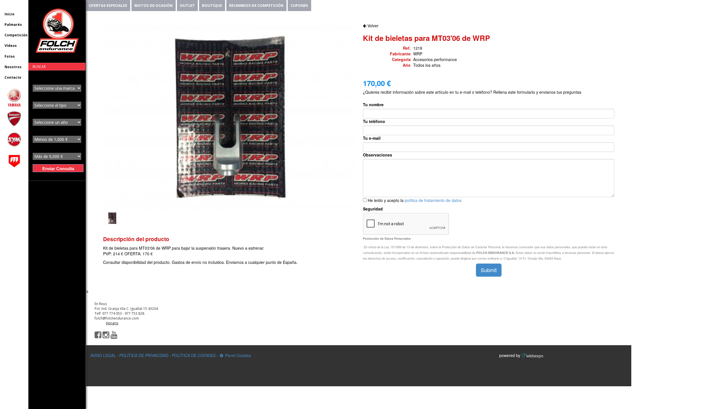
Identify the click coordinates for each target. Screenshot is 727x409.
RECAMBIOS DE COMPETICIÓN (256, 5)
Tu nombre (373, 104)
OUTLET (187, 5)
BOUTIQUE (212, 5)
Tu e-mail (372, 138)
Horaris (112, 323)
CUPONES (299, 5)
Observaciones (377, 155)
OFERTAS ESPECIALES (108, 5)
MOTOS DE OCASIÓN (153, 5)
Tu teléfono (374, 121)
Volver (372, 25)
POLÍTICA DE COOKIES (194, 355)
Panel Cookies (237, 355)
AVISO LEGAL (103, 355)
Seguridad (373, 209)
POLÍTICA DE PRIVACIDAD (143, 355)
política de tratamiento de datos (433, 200)
